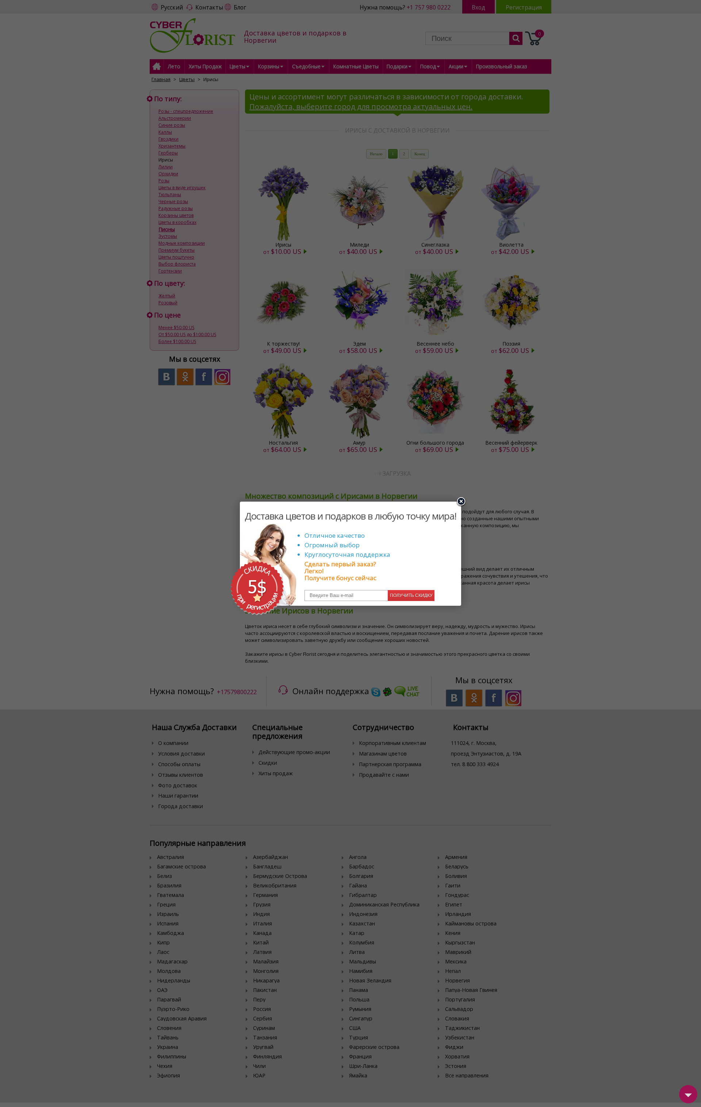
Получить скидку (411, 595)
